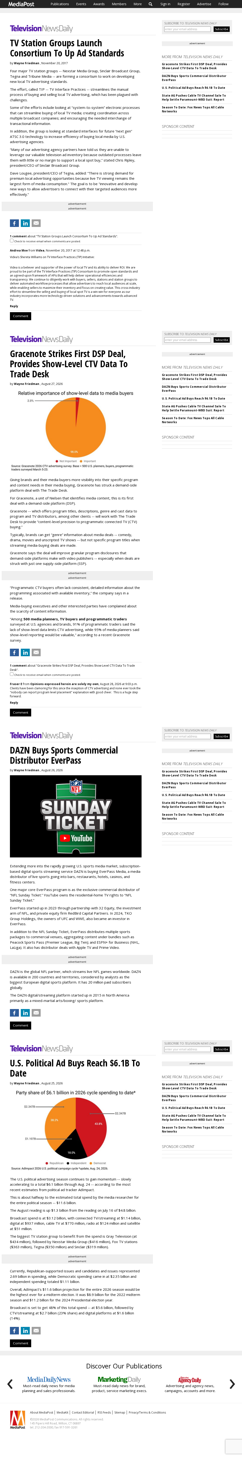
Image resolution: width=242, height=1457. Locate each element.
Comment (20, 316)
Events (81, 4)
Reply (14, 306)
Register (183, 4)
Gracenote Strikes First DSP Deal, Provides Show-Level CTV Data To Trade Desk (194, 66)
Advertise (204, 4)
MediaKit (62, 1412)
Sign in (165, 4)
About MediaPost (41, 1412)
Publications (60, 4)
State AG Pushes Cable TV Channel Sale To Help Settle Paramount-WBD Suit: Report (194, 98)
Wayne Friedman (26, 63)
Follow (223, 4)
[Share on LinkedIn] (25, 223)
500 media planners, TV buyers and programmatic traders (75, 619)
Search (150, 4)
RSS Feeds (104, 1412)
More (138, 4)
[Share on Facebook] (14, 223)
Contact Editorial (83, 1412)
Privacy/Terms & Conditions (147, 1412)
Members (119, 4)
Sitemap (119, 1412)
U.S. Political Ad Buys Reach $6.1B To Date (193, 88)
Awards (99, 4)
